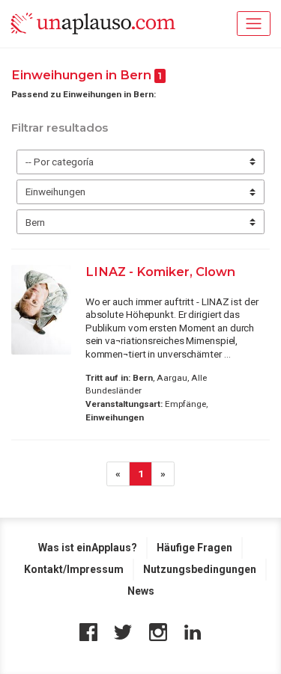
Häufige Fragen (194, 548)
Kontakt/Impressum (74, 569)
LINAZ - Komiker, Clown (160, 271)
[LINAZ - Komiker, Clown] (41, 310)
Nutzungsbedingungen (199, 569)
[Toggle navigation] (254, 23)
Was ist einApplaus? (87, 548)
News (140, 591)
